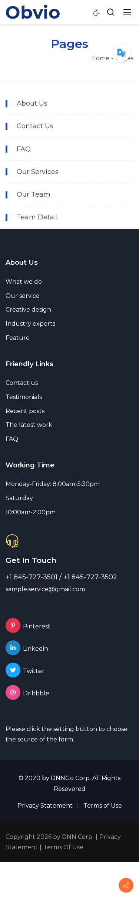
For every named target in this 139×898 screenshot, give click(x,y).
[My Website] (33, 11)
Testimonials (24, 396)
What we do (24, 281)
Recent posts (25, 411)
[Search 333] (110, 12)
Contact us (22, 382)
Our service (23, 295)
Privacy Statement (45, 805)
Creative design (28, 309)
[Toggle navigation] (127, 12)
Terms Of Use (63, 847)
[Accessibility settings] (97, 12)
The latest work (29, 424)
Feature (18, 337)
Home (100, 58)
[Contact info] (126, 885)
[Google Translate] (121, 53)
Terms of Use (102, 805)
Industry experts (30, 323)
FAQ (12, 438)
